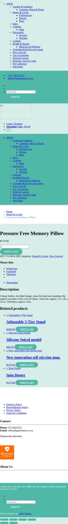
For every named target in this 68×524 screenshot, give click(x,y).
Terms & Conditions (16, 413)
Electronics (18, 32)
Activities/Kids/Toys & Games (28, 49)
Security (23, 35)
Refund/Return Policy (17, 407)
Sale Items (18, 66)
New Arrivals (19, 52)
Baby (15, 24)
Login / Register (14, 123)
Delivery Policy (14, 404)
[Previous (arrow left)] (4, 523)
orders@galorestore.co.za (20, 78)
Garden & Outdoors (23, 6)
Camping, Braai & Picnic (31, 9)
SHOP (9, 4)
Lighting (17, 26)
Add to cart (11, 251)
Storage (23, 18)
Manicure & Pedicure (29, 46)
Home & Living (21, 12)
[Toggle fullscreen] (13, 519)
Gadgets (17, 41)
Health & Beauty (21, 44)
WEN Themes (25, 513)
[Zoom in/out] (4, 519)
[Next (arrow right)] (13, 523)
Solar (21, 29)
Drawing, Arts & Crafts (24, 61)
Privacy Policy (13, 410)
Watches (23, 38)
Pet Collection (20, 63)
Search (15, 96)
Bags (21, 21)
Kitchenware (25, 15)
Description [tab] (12, 282)
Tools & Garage (21, 58)
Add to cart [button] (27, 329)
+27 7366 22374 (16, 75)
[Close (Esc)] (32, 519)
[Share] (22, 519)
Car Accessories (21, 55)
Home (9, 211)
